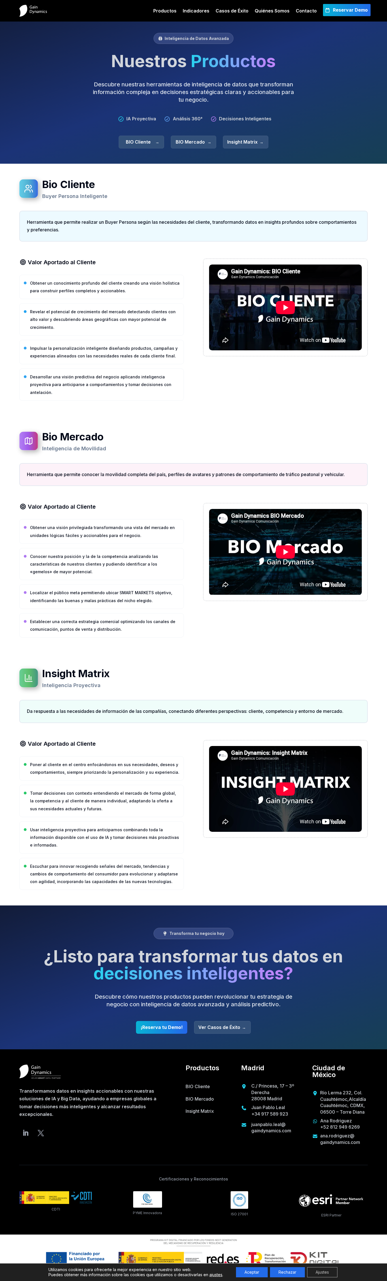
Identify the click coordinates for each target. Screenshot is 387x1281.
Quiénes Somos (272, 11)
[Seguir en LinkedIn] (25, 1133)
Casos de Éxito (232, 11)
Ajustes (322, 1272)
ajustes (215, 1274)
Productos (165, 11)
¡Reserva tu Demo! (162, 1027)
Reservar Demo (350, 10)
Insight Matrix (242, 142)
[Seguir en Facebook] (41, 1133)
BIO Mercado (190, 142)
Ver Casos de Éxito (219, 1027)
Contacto (306, 11)
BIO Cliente (138, 142)
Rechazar (287, 1272)
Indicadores (196, 11)
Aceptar (251, 1272)
